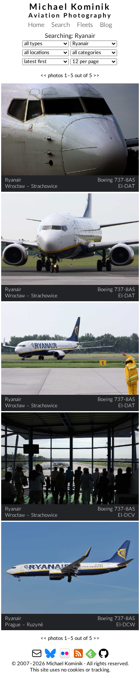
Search (60, 25)
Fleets (85, 25)
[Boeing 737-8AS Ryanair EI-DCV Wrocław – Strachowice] (70, 458)
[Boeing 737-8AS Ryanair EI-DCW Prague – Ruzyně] (70, 568)
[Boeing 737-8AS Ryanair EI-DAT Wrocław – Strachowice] (70, 129)
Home (36, 25)
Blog (106, 25)
